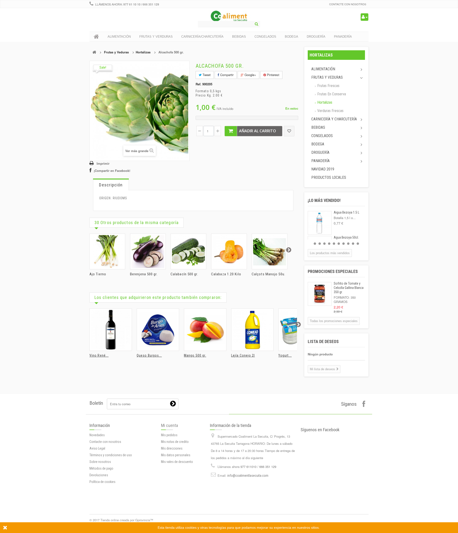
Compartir (226, 74)
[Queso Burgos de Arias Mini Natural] (158, 329)
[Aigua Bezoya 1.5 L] (320, 223)
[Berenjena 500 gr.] (148, 251)
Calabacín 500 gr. (184, 274)
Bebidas (318, 127)
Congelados (322, 135)
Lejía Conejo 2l (243, 355)
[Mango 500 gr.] (205, 329)
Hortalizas (143, 52)
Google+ (250, 74)
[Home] (96, 36)
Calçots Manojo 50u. (268, 274)
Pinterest (272, 74)
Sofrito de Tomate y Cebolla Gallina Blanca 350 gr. (349, 288)
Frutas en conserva (331, 94)
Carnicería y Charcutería (334, 119)
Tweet (206, 74)
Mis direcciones (171, 448)
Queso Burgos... (149, 355)
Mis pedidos (169, 435)
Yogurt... (285, 355)
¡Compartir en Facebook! (112, 170)
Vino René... (99, 355)
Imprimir (103, 163)
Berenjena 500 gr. (144, 274)
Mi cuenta (169, 425)
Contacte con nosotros (347, 4)
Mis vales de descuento (177, 462)
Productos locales (328, 177)
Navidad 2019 (322, 169)
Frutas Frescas (327, 85)
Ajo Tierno (97, 274)
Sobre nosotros (100, 462)
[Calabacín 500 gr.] (188, 251)
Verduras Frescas (330, 110)
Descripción (111, 184)
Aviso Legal (97, 448)
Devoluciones (98, 475)
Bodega (317, 144)
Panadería (320, 161)
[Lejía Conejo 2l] (252, 329)
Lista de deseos (323, 341)
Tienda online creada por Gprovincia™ (126, 520)
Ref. (198, 84)
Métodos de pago (101, 468)
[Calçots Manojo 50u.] (269, 251)
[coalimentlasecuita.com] (229, 16)
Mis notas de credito (175, 442)
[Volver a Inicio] (94, 52)
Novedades (97, 435)
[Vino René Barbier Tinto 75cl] (110, 329)
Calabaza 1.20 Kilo (226, 274)
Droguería (320, 152)
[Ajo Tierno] (107, 251)
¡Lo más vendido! (324, 200)
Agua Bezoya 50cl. (346, 237)
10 (358, 243)
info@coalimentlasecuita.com (247, 475)
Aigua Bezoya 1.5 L (346, 212)
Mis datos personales (175, 455)
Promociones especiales (333, 271)
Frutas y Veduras (116, 52)
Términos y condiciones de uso (110, 455)
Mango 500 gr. (195, 355)
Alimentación (323, 69)
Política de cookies (102, 482)
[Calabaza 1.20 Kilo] (229, 251)
